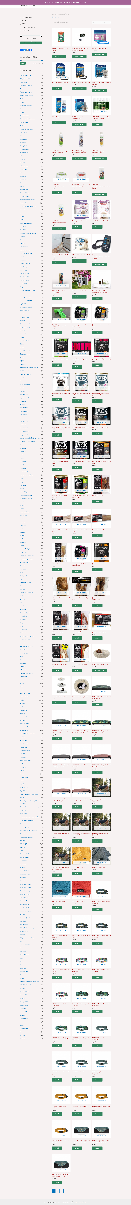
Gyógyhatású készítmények (27, 441)
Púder (21, 824)
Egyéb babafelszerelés (26, 300)
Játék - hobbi (23, 552)
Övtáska (22, 780)
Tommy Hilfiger (24, 991)
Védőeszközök (24, 1018)
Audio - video (24, 122)
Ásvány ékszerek (24, 115)
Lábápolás (23, 666)
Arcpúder (22, 109)
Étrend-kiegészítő (25, 351)
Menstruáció (23, 717)
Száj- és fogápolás (24, 897)
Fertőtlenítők (23, 377)
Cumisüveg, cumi (25, 250)
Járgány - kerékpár (25, 549)
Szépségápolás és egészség (27, 928)
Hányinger (23, 485)
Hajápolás (22, 455)
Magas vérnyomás (25, 693)
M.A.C (22, 683)
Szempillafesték (24, 924)
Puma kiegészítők (24, 827)
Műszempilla (23, 747)
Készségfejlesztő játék (25, 582)
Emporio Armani (25, 324)
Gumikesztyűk (24, 421)
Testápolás (23, 968)
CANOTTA (23, 230)
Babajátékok (23, 162)
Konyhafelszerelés (24, 616)
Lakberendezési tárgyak (26, 673)
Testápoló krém (24, 971)
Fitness (22, 387)
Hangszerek (23, 482)
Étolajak (22, 347)
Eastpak (22, 287)
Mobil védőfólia (24, 723)
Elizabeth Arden (24, 317)
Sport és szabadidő (25, 857)
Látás (21, 680)
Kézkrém (22, 599)
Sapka (21, 850)
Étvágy (22, 357)
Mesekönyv (23, 720)
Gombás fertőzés (24, 411)
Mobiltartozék (24, 730)
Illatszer (22, 508)
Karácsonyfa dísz (24, 562)
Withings (22, 1038)
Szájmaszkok (23, 901)
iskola (21, 529)
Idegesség (22, 505)
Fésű (21, 381)
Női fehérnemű (24, 754)
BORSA (22, 220)
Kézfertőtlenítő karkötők (26, 592)
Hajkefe (22, 465)
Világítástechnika (24, 1028)
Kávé (21, 572)
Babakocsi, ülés (24, 166)
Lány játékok (23, 676)
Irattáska (22, 519)
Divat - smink (23, 270)
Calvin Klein (23, 226)
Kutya (21, 656)
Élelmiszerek (23, 314)
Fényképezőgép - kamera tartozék (29, 367)
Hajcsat (22, 458)
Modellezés (23, 737)
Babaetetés (23, 156)
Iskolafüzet (23, 532)
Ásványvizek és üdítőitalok (27, 119)
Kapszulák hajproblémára (27, 559)
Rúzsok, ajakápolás (25, 844)
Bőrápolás (23, 216)
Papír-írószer (23, 791)
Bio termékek (23, 203)
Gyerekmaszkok (24, 431)
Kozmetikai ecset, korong (27, 636)
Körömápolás (23, 629)
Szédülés (22, 914)
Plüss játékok (23, 813)
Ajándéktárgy (24, 82)
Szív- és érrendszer (25, 944)
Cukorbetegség (24, 246)
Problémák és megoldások (27, 820)
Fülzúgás (22, 404)
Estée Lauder (23, 334)
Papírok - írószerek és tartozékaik (29, 794)
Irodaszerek (23, 525)
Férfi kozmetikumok (25, 374)
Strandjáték (23, 867)
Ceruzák (22, 236)
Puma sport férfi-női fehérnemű (28, 830)
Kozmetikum (23, 643)
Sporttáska (23, 864)
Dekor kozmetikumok (26, 253)
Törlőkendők (23, 995)
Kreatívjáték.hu (24, 653)
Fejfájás (22, 361)
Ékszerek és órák (24, 310)
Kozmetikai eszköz (25, 639)
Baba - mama (23, 136)
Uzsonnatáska (24, 1012)
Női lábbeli (23, 757)
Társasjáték (23, 951)
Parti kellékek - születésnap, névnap (29, 807)
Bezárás (84, 2)
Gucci (21, 418)
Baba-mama (23, 139)
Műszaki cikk (23, 740)
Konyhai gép (23, 619)
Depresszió (23, 260)
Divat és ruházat (24, 273)
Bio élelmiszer (24, 189)
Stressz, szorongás (25, 874)
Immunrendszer (24, 512)
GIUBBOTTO (24, 408)
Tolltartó (22, 988)
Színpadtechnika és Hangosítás (28, 938)
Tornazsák (23, 998)
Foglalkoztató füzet (25, 398)
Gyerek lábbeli (24, 428)
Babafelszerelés (24, 159)
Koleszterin (23, 609)
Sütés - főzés (23, 881)
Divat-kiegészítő (24, 277)
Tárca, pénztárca (24, 948)
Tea (21, 961)
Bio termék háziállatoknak (27, 199)
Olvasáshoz (23, 767)
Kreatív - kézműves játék (26, 646)
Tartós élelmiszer (24, 954)
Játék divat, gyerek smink (27, 555)
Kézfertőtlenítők (24, 596)
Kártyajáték (23, 569)
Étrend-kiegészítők (25, 354)
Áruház (22, 112)
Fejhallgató (23, 364)
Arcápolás (23, 99)
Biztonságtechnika (25, 210)
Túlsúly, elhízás (24, 1001)
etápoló (22, 337)
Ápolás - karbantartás (26, 92)
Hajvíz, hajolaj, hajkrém (26, 475)
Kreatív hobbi (24, 649)
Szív (21, 941)
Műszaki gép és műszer (26, 744)
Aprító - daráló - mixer (26, 95)
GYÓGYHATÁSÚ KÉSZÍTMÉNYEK (30, 438)
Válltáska (22, 1015)
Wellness (22, 1035)
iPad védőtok (23, 515)
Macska (22, 686)
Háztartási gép (24, 492)
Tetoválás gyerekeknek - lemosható (29, 981)
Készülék (22, 586)
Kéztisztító (23, 602)
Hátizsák (22, 488)
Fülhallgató (23, 401)
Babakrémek (23, 169)
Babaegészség (23, 146)
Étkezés (22, 344)
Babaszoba (23, 176)
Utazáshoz (23, 1008)
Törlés (36, 43)
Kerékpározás (23, 576)
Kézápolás (22, 589)
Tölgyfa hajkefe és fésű (26, 985)
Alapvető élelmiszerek (26, 85)
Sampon (22, 847)
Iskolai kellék (23, 535)
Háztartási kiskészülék (26, 495)
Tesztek (22, 978)
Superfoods (23, 877)
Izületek (22, 545)
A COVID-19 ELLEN (25, 75)
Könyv (22, 623)
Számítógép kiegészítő (26, 911)
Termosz (22, 965)
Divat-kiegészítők (24, 280)
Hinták (22, 502)
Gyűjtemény (23, 448)
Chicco (22, 240)
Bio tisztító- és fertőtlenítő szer (28, 206)
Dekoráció (23, 257)
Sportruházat (23, 860)
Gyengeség (23, 424)
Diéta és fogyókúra (25, 267)
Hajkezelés (23, 468)
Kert (21, 579)
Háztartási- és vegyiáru (26, 498)
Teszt (21, 975)
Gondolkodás (23, 414)
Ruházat (22, 840)
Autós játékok (24, 132)
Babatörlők (23, 179)
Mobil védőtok (24, 727)
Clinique (22, 243)
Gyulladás (23, 451)
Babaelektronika (24, 149)
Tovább (57, 88)
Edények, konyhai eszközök (27, 290)
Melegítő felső (24, 710)
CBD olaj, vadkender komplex (28, 233)
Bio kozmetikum (24, 196)
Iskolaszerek (23, 539)
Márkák (22, 700)
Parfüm (22, 797)
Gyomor (22, 445)
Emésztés (22, 320)
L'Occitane (23, 663)
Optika (22, 770)
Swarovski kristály (25, 891)
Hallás (21, 478)
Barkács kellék (24, 183)
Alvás (21, 89)
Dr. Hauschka (23, 283)
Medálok (22, 703)
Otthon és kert (24, 774)
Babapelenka (23, 173)
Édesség (22, 293)
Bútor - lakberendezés (26, 223)
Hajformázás (23, 461)
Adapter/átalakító (25, 78)
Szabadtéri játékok (25, 894)
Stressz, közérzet (24, 871)
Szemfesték (23, 921)
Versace (22, 1025)
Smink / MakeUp (24, 854)
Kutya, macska (24, 660)
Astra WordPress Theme (80, 1202)
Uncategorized (24, 1005)
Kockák (22, 606)
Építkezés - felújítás (25, 327)
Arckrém (22, 102)
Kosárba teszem (59, 56)
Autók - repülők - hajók (26, 129)
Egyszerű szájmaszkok (26, 307)
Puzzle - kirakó (24, 834)
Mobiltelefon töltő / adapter (27, 733)
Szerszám (22, 934)
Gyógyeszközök (24, 435)
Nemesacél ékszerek (25, 750)
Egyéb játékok (24, 304)
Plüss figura (23, 810)
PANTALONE (24, 787)
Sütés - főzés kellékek (25, 884)
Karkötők (22, 566)
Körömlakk (23, 633)
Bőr (21, 213)
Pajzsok (22, 784)
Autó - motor (23, 126)
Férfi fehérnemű (24, 371)
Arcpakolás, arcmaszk (26, 105)
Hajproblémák (24, 471)
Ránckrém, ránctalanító (26, 837)
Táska (21, 958)
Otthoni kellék (24, 777)
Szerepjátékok (24, 931)
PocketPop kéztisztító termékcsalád (29, 817)
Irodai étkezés (23, 522)
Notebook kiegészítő (25, 760)
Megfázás (22, 707)
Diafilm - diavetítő (25, 263)
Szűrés (25, 43)
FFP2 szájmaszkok (25, 384)
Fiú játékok (23, 391)
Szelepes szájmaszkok (25, 918)
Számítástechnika (25, 904)
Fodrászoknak (24, 394)
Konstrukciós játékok (26, 613)
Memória (22, 713)
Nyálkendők (23, 764)
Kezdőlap (54, 14)
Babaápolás (23, 142)
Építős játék (23, 330)
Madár (22, 690)
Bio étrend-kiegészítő (26, 193)
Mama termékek (24, 696)
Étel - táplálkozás (24, 340)
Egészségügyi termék (25, 297)
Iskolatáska (23, 542)
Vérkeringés (23, 1022)
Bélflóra (22, 186)
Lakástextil (23, 670)
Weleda (22, 1032)
